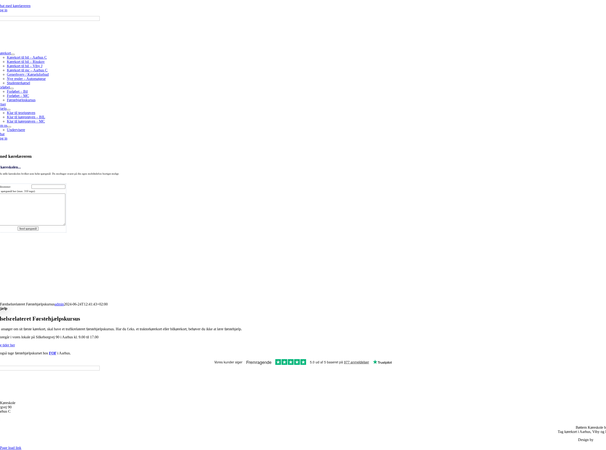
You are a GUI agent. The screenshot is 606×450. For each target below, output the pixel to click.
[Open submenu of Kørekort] (13, 54)
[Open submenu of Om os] (9, 127)
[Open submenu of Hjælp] (8, 109)
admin (59, 304)
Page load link (10, 448)
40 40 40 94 (10, 419)
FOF (52, 353)
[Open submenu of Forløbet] (12, 88)
